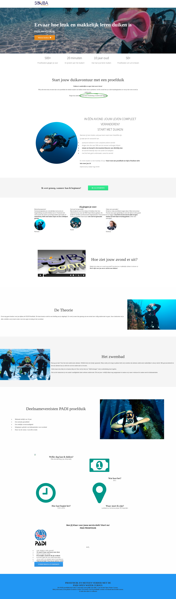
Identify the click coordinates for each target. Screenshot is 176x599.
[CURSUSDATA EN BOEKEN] (48, 566)
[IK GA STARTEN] (98, 190)
